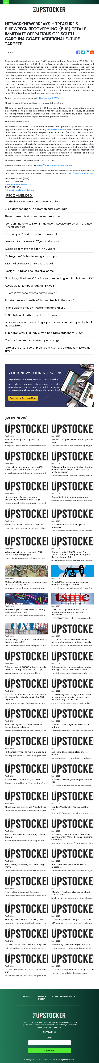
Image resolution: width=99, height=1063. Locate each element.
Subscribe (49, 1050)
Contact (73, 996)
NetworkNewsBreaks (56, 129)
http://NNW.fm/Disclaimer (80, 173)
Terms (26, 996)
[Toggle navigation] (6, 2)
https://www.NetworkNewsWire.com (54, 165)
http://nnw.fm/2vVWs (48, 98)
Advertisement (59, 996)
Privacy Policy (42, 997)
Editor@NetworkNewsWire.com (19, 190)
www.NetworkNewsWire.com (18, 184)
